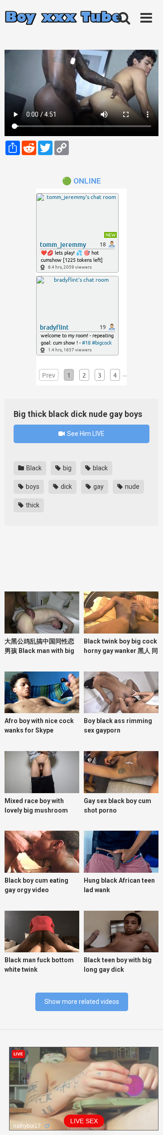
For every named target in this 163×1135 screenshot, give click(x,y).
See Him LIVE (85, 433)
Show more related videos (81, 1001)
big (67, 468)
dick (65, 486)
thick (31, 505)
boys (31, 486)
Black (33, 468)
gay (98, 486)
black (99, 468)
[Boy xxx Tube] (63, 18)
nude (131, 486)
